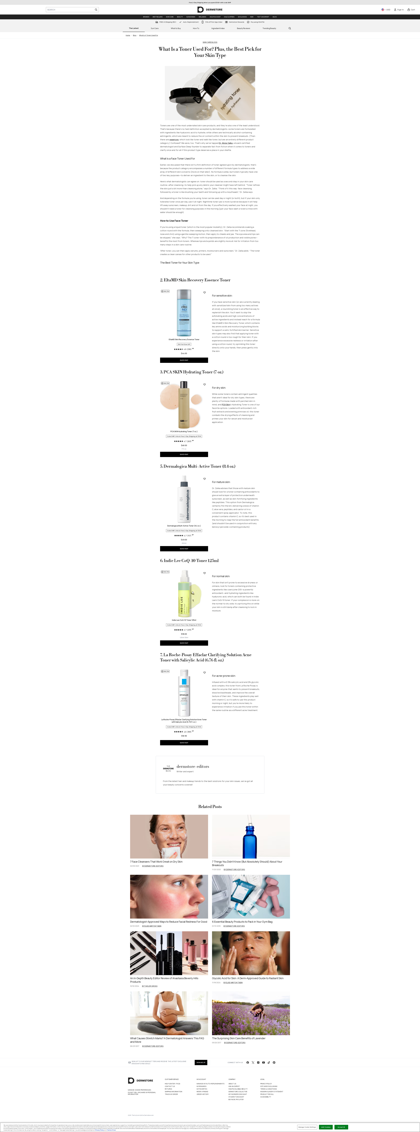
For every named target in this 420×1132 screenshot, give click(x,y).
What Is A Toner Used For (148, 35)
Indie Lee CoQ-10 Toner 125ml (184, 620)
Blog (134, 35)
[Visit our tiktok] (268, 1062)
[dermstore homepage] (210, 10)
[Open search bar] (289, 28)
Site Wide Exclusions (268, 1086)
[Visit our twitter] (253, 1062)
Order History (203, 1094)
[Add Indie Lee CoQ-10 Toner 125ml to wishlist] (204, 573)
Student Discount (236, 1097)
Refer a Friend (202, 1092)
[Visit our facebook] (247, 1062)
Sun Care (155, 28)
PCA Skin (226, 404)
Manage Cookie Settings (307, 1127)
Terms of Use (111, 1130)
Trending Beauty (269, 28)
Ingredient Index (218, 28)
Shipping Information (173, 1092)
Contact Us (170, 1086)
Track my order (171, 1094)
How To (196, 28)
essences (174, 139)
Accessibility (265, 1097)
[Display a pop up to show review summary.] (193, 348)
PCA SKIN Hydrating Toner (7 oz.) (184, 431)
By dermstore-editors (152, 866)
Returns (168, 1089)
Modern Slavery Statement (271, 1092)
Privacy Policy (266, 1084)
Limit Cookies (326, 1127)
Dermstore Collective (238, 1092)
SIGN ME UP (201, 1062)
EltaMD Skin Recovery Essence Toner (184, 339)
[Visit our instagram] (258, 1062)
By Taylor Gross (149, 986)
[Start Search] (96, 9)
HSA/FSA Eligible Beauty (238, 1089)
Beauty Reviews (243, 28)
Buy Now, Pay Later (236, 1099)
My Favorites (202, 1089)
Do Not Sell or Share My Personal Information (142, 1093)
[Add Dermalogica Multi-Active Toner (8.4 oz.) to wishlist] (204, 478)
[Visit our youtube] (263, 1062)
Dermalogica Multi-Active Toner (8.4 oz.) (184, 526)
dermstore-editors (193, 766)
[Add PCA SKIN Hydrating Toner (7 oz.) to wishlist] (204, 384)
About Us (232, 1084)
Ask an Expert (234, 1086)
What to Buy (176, 28)
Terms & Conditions (268, 1089)
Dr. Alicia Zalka (226, 143)
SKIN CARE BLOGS (210, 42)
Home (128, 35)
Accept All (341, 1127)
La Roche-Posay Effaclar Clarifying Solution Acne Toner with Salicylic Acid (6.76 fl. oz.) (184, 720)
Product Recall (267, 1094)
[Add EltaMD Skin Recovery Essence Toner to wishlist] (204, 292)
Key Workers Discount (238, 1094)
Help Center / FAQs (172, 1084)
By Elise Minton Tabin (151, 926)
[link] (399, 9)
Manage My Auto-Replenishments (210, 1084)
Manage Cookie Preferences (139, 1090)
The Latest (134, 28)
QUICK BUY (184, 360)
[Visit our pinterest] (274, 1062)
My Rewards (201, 1086)
